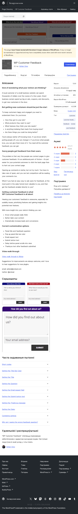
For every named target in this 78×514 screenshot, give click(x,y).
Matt (5, 482)
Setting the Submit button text (13, 397)
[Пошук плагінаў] (24, 16)
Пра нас (5, 461)
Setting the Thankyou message (13, 403)
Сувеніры (63, 472)
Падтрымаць (65, 469)
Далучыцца (63, 461)
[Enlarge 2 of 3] (47, 285)
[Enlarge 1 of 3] (23, 285)
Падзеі (61, 465)
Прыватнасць (7, 472)
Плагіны (24, 469)
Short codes (6, 364)
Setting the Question (9, 384)
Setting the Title (8, 377)
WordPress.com (9, 479)
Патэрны (24, 472)
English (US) (72, 111)
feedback (66, 124)
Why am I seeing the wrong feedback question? (20, 422)
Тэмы (23, 465)
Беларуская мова (14, 499)
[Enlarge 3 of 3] (47, 309)
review (73, 124)
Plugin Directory (7, 9)
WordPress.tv (46, 472)
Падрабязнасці (10, 75)
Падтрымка (71, 75)
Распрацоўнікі (45, 469)
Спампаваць (70, 64)
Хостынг (5, 469)
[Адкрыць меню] (75, 3)
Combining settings (9, 416)
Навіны (4, 465)
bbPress (6, 486)
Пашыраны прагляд (61, 134)
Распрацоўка (49, 75)
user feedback (70, 128)
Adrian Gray (23, 66)
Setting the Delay (8, 409)
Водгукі (24, 75)
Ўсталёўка (35, 75)
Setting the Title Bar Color (12, 371)
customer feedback (70, 120)
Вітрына (24, 461)
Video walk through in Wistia (12, 257)
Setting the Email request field (13, 390)
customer (72, 115)
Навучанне (44, 461)
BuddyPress (7, 490)
